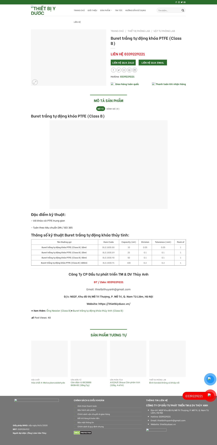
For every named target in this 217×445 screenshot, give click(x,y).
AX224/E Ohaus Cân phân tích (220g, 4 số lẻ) (125, 383)
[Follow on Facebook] (176, 2)
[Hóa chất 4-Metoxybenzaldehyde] (49, 359)
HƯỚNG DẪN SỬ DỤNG (135, 10)
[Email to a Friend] (124, 70)
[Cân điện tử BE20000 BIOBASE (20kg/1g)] (89, 359)
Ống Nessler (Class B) (58, 310)
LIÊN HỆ (77, 22)
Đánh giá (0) (113, 108)
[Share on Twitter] (118, 70)
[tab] (100, 108)
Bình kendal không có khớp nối (164, 382)
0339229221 (165, 416)
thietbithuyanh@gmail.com (171, 420)
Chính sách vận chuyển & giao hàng (94, 414)
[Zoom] (35, 82)
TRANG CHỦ (79, 10)
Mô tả (101, 108)
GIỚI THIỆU (92, 10)
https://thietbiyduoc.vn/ (114, 304)
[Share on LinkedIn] (134, 70)
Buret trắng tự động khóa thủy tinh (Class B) (98, 310)
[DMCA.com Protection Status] (83, 432)
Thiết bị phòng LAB (139, 30)
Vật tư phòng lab (164, 30)
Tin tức (119, 10)
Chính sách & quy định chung (91, 426)
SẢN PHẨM (105, 10)
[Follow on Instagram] (179, 2)
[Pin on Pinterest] (129, 70)
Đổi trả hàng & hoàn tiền (88, 418)
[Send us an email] (184, 2)
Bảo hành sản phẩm (87, 410)
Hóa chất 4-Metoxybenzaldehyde (48, 382)
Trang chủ (117, 30)
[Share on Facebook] (113, 70)
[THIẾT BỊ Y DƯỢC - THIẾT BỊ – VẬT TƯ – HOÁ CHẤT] (49, 10)
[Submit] (182, 10)
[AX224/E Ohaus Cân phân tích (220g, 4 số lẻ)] (128, 359)
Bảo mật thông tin (86, 422)
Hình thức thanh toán (87, 406)
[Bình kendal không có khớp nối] (167, 359)
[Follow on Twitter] (182, 2)
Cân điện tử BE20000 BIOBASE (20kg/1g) (81, 383)
